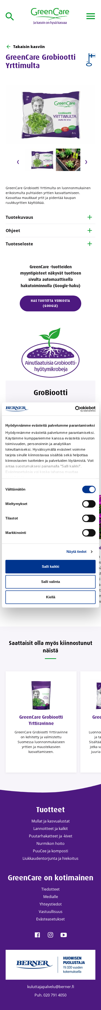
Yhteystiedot (50, 904)
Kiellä (50, 597)
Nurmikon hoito (50, 843)
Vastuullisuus (50, 911)
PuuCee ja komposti (50, 850)
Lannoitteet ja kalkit (50, 828)
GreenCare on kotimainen (50, 878)
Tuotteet (50, 809)
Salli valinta (50, 582)
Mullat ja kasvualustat (50, 821)
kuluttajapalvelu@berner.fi (50, 986)
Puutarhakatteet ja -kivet (50, 836)
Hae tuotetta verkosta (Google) (50, 303)
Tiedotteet (50, 889)
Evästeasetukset (50, 919)
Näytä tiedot (76, 552)
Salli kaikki (50, 566)
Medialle (50, 896)
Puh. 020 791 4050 (50, 995)
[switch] (89, 504)
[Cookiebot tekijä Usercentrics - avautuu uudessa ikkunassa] (75, 409)
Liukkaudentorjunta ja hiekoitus (50, 858)
